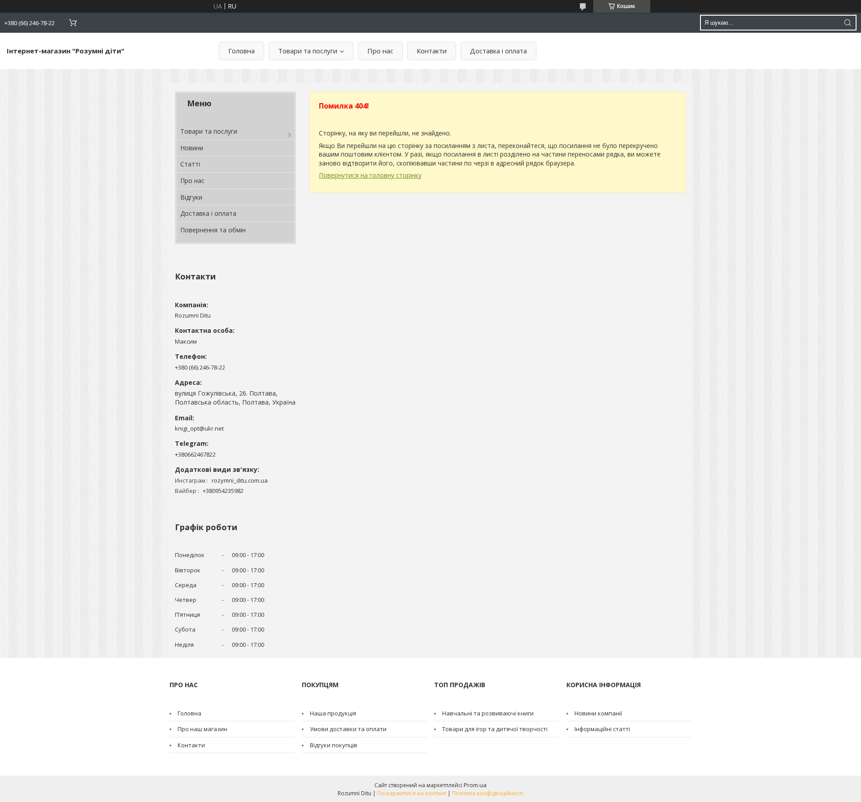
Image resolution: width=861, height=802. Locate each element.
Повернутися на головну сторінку (370, 175)
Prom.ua (475, 785)
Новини (191, 148)
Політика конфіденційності (487, 793)
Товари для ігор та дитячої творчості (495, 729)
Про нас (380, 50)
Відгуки (191, 197)
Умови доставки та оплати (348, 729)
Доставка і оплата (498, 50)
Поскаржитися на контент (411, 793)
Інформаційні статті (602, 729)
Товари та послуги (307, 50)
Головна (241, 50)
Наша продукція (333, 713)
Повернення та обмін (213, 230)
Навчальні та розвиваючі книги (488, 713)
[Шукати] (847, 23)
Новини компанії (598, 713)
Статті (190, 164)
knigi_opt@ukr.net (199, 428)
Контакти (432, 50)
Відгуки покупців (333, 745)
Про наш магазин (202, 729)
